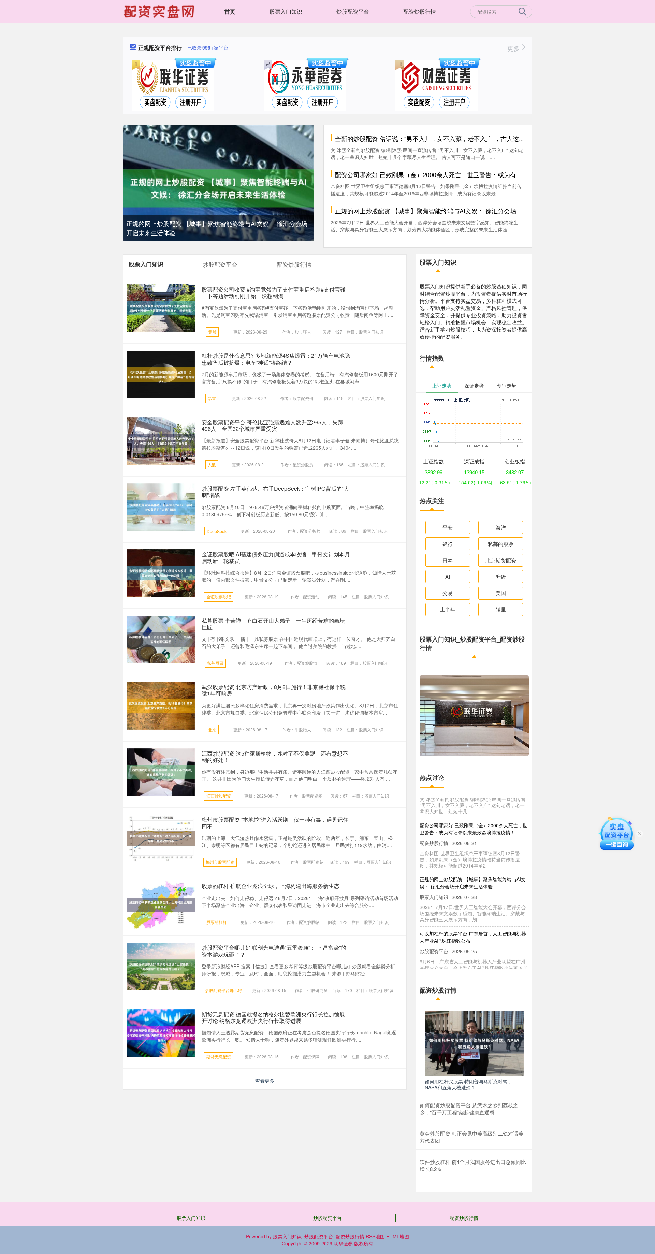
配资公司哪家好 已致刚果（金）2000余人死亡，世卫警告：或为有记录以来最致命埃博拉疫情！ (465, 174)
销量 (501, 609)
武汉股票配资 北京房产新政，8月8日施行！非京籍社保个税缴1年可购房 (274, 690)
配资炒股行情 (419, 11)
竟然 (212, 332)
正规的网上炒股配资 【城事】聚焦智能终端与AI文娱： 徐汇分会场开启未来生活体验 (450, 210)
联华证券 (343, 1243)
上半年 (447, 609)
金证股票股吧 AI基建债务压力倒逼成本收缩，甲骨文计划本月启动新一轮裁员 (276, 557)
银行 (447, 543)
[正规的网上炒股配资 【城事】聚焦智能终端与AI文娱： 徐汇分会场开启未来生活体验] (218, 187)
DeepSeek (217, 531)
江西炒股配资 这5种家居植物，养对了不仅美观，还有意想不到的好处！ (275, 756)
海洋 (501, 527)
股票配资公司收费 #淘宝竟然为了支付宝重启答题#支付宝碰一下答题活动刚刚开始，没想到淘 (274, 292)
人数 (212, 464)
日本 (447, 560)
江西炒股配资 (218, 796)
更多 (514, 48)
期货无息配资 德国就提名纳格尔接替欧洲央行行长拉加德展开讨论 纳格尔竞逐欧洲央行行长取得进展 (273, 1017)
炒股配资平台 (352, 11)
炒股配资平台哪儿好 (223, 990)
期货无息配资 (218, 1056)
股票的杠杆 (216, 922)
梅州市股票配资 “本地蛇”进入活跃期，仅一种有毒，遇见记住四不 (275, 823)
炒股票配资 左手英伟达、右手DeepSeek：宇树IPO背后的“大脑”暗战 (275, 491)
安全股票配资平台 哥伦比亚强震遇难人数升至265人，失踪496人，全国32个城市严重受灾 (272, 425)
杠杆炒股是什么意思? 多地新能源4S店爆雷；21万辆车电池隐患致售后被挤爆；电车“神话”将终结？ (276, 359)
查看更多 (264, 1080)
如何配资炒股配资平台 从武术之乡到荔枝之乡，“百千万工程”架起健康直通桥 (469, 1108)
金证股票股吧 (218, 597)
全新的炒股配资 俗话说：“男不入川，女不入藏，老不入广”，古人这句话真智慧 (442, 138)
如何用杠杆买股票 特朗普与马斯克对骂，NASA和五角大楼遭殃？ (468, 1084)
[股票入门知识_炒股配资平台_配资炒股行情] (160, 11)
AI (447, 576)
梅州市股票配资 (220, 862)
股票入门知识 (286, 11)
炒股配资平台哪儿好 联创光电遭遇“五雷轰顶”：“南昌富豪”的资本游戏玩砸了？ (274, 951)
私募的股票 (500, 543)
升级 (501, 576)
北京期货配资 (500, 560)
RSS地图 (375, 1236)
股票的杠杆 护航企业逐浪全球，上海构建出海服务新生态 (270, 886)
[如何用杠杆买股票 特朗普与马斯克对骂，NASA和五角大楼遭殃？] (474, 1042)
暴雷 (212, 398)
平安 (447, 527)
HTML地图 (397, 1236)
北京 (212, 729)
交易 (447, 592)
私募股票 (215, 663)
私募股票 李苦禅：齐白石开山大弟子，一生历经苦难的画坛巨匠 (273, 624)
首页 (229, 11)
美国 (501, 592)
